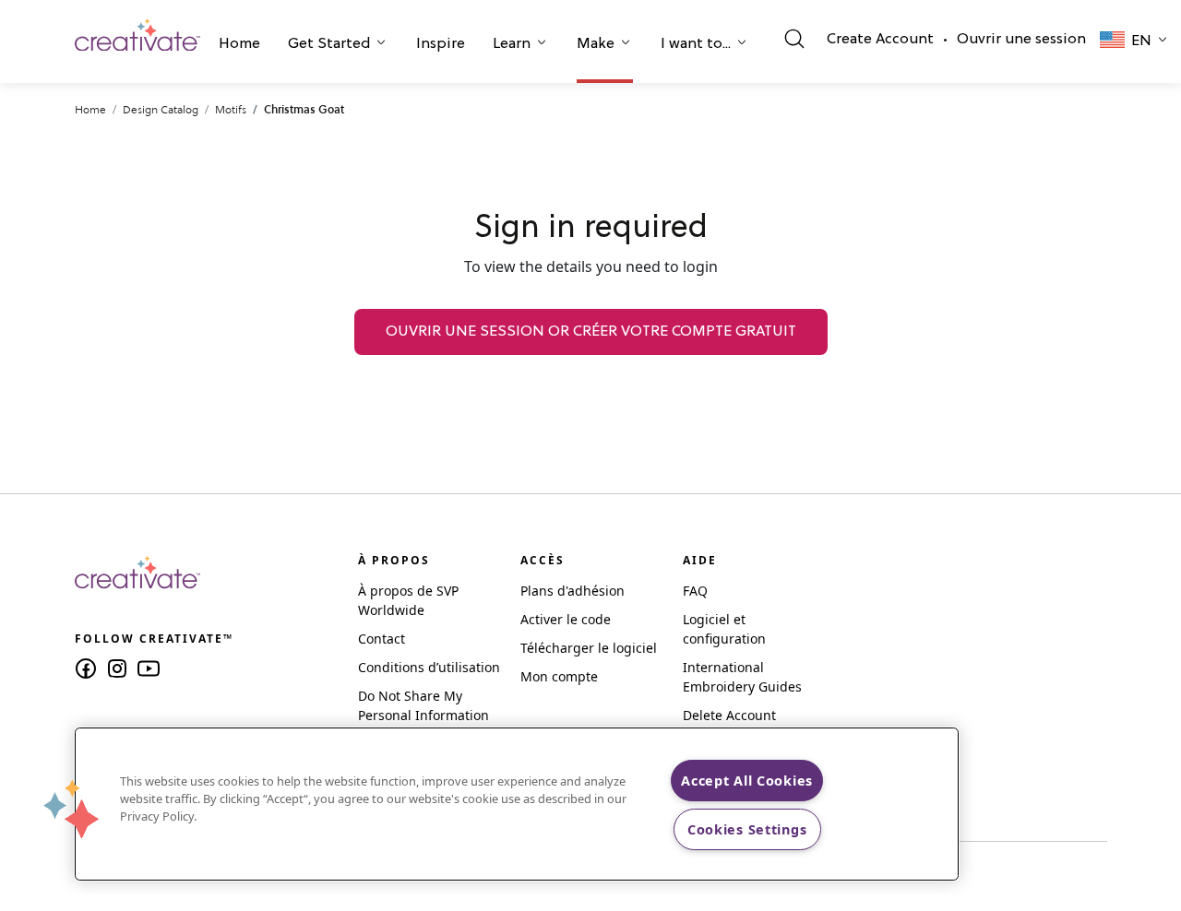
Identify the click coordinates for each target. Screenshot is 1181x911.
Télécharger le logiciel (588, 648)
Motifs (230, 109)
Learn (512, 44)
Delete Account (729, 715)
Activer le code (565, 619)
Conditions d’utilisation (429, 667)
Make (595, 44)
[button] (239, 46)
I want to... (696, 44)
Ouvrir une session (1021, 39)
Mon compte (559, 676)
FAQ (695, 590)
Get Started (329, 44)
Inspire (440, 44)
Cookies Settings (747, 829)
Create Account (880, 39)
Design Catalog (160, 109)
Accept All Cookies (747, 780)
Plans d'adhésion (572, 590)
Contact (381, 638)
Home (239, 44)
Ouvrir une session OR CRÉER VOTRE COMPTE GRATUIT (591, 332)
